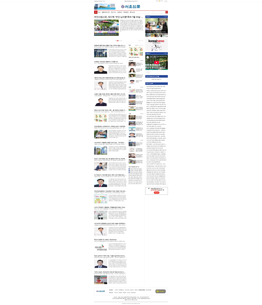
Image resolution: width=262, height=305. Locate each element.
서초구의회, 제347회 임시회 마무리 (153, 114)
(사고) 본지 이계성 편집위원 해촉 (153, 162)
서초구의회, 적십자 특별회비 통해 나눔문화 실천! (156, 140)
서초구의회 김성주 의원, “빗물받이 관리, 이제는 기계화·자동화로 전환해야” (156, 116)
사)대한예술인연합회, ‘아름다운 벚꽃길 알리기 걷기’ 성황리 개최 (156, 98)
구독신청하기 (162, 291)
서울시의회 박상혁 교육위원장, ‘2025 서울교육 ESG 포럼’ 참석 (156, 183)
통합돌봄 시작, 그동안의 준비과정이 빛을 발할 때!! (156, 102)
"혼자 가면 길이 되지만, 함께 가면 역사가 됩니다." (156, 92)
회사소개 (111, 292)
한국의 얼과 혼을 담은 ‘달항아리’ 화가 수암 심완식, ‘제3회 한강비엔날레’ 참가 (136, 173)
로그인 (166, 1)
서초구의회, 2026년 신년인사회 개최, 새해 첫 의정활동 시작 (156, 156)
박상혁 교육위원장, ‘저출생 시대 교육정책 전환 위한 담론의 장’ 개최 (156, 178)
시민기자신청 (127, 289)
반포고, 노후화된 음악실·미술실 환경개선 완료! (156, 106)
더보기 (142, 60)
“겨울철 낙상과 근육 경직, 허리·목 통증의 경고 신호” (156, 146)
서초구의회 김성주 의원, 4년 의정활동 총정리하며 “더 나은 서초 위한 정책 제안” (156, 176)
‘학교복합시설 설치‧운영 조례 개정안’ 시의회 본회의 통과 (156, 166)
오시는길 (128, 292)
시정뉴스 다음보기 (142, 45)
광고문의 (131, 289)
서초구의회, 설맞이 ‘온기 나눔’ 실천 (153, 126)
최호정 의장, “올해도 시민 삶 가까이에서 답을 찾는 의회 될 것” (156, 108)
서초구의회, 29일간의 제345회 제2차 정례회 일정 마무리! (156, 174)
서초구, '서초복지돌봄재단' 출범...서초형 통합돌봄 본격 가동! (156, 154)
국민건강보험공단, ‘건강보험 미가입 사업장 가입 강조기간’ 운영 (156, 182)
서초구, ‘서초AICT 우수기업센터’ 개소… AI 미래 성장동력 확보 (156, 163)
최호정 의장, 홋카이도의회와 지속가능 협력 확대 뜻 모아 (156, 134)
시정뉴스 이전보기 (141, 45)
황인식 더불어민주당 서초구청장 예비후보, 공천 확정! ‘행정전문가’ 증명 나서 (156, 94)
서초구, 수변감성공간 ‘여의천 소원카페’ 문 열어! (156, 160)
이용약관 (135, 289)
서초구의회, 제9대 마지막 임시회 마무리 (136, 183)
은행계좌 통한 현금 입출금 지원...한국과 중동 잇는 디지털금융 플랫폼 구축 (136, 168)
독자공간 (111, 289)
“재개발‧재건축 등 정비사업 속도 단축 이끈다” (156, 90)
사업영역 (124, 292)
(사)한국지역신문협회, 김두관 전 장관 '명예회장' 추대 (136, 178)
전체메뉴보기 (95, 12)
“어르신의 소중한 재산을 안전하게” (153, 88)
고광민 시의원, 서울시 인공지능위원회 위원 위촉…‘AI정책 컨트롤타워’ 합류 (156, 100)
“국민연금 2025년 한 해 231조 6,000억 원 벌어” (155, 120)
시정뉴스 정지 (139, 45)
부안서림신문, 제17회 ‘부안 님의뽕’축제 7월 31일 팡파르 (136, 175)
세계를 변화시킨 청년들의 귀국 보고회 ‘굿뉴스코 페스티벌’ (156, 124)
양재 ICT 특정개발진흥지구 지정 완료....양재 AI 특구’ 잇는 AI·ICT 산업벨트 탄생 (156, 138)
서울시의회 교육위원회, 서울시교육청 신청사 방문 (156, 110)
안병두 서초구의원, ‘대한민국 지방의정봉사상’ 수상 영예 (156, 158)
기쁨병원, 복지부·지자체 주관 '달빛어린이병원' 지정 (156, 118)
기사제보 (116, 289)
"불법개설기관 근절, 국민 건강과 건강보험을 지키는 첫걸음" (156, 170)
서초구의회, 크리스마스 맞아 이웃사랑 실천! (155, 168)
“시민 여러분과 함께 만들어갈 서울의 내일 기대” (156, 150)
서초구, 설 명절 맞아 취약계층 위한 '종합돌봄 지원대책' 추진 (156, 128)
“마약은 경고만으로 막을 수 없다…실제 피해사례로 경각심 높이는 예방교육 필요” (156, 136)
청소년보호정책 (148, 289)
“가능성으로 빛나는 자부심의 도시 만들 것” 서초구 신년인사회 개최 (156, 152)
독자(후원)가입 (121, 289)
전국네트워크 (133, 292)
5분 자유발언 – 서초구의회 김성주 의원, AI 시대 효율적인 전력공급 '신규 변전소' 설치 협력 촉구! (156, 144)
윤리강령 (120, 292)
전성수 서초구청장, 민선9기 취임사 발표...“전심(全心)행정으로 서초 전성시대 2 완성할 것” (136, 182)
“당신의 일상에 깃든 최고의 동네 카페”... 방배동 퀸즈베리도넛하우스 (156, 86)
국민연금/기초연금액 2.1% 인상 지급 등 (154, 148)
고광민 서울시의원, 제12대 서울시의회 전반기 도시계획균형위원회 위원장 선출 (136, 177)
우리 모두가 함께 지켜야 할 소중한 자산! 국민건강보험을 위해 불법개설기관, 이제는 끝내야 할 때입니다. (156, 180)
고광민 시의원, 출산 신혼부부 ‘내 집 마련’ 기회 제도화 (156, 104)
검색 (167, 12)
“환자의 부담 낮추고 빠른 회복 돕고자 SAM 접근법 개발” (136, 172)
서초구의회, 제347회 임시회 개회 (153, 122)
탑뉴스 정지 (139, 40)
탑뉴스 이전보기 (141, 40)
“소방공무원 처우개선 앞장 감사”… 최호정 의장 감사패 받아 (156, 130)
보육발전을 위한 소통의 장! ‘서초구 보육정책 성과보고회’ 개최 (156, 172)
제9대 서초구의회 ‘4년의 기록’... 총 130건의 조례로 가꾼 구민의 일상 (136, 180)
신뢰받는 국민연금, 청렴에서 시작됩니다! (136, 170)
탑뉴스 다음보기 (142, 40)
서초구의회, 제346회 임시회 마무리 (153, 142)
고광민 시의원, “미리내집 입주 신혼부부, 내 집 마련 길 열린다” (156, 112)
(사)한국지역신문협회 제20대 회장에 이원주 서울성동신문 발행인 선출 (156, 132)
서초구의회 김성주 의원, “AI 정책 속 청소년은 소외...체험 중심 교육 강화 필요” (156, 96)
